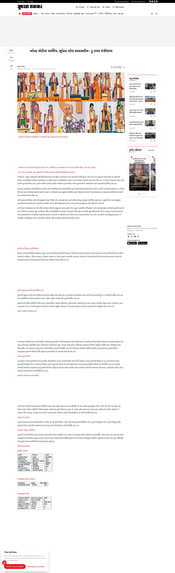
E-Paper (81, 7)
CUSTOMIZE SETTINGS (35, 566)
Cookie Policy (130, 230)
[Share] (11, 66)
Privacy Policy (139, 230)
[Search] (152, 13)
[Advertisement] (87, 31)
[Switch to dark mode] (157, 14)
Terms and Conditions (152, 228)
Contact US (136, 228)
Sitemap (143, 228)
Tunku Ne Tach (95, 7)
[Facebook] (150, 1)
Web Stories (119, 7)
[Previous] (129, 174)
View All (151, 150)
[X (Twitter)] (157, 1)
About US (129, 228)
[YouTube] (154, 1)
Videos (107, 7)
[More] (126, 13)
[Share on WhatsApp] (118, 130)
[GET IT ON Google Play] (142, 243)
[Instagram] (152, 1)
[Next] (155, 174)
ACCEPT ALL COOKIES (14, 566)
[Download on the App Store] (132, 243)
